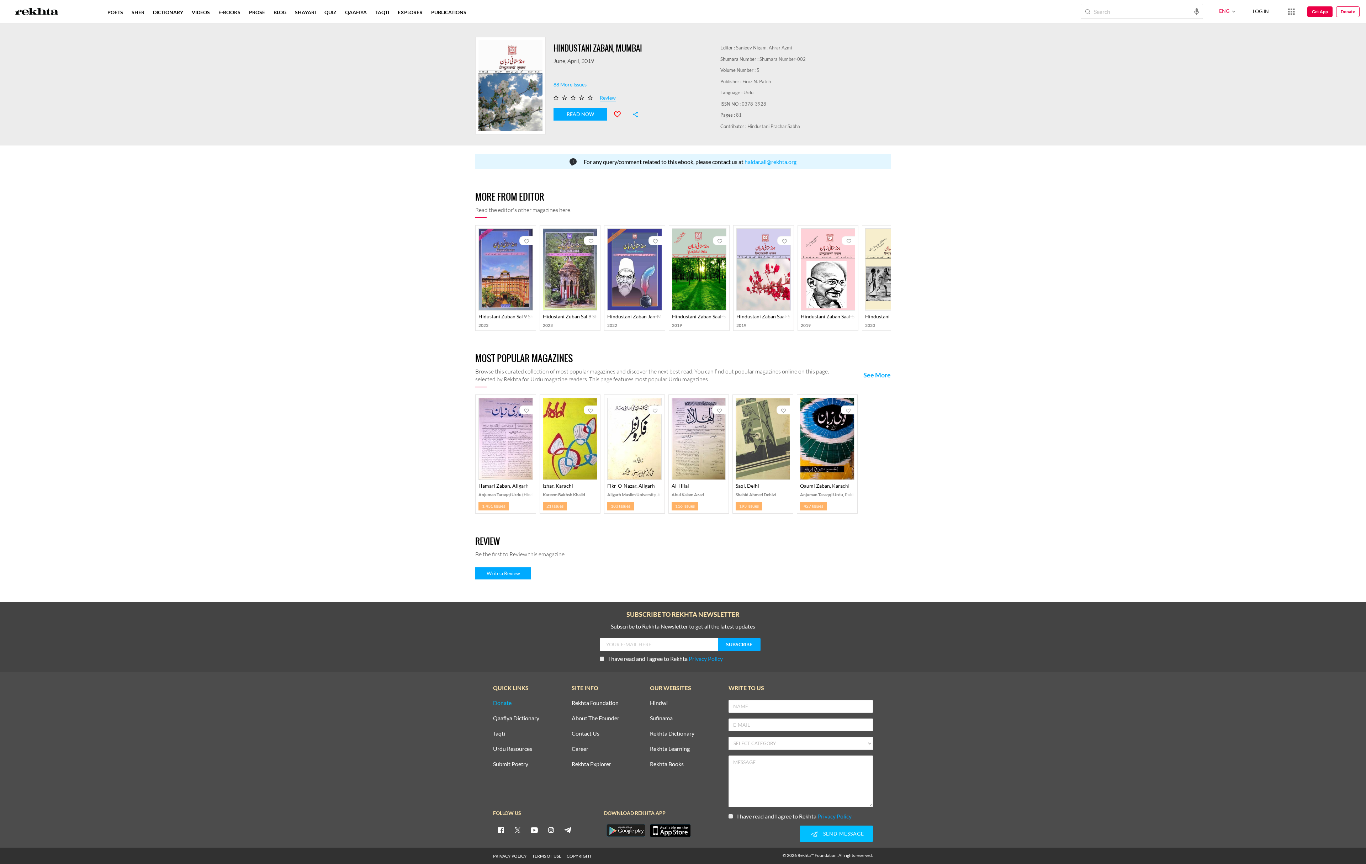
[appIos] (670, 830)
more (482, 12)
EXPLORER (410, 12)
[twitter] (517, 830)
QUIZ (330, 12)
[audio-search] (1197, 11)
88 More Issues (570, 84)
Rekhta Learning (670, 749)
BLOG (280, 12)
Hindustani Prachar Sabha (773, 126)
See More (877, 375)
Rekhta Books (667, 764)
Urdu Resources (512, 749)
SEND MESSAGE (843, 834)
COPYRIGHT (579, 856)
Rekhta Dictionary (672, 734)
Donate (1348, 11)
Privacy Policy (706, 658)
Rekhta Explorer (591, 764)
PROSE (257, 12)
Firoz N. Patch (756, 81)
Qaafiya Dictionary (516, 718)
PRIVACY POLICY (510, 856)
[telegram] (567, 830)
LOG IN (1261, 11)
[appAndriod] (625, 830)
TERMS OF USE (546, 856)
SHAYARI (305, 12)
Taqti (499, 734)
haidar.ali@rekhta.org (770, 161)
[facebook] (501, 830)
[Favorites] (620, 113)
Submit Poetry (510, 764)
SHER (138, 12)
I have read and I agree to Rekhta (665, 658)
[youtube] (534, 830)
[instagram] (551, 830)
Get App (1320, 11)
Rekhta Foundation (595, 703)
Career (580, 749)
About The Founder (595, 718)
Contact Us (585, 734)
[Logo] (36, 12)
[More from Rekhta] (1291, 11)
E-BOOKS (229, 12)
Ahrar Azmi (780, 48)
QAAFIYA (356, 12)
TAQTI (382, 12)
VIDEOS (201, 12)
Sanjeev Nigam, (752, 48)
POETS (115, 12)
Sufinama (661, 718)
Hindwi (659, 703)
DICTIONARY (168, 12)
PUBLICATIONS (448, 12)
